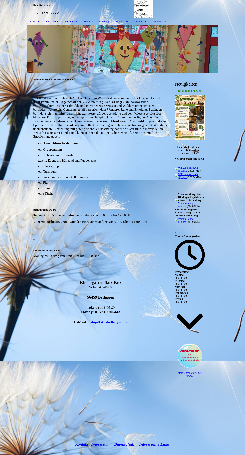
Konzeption (70, 21)
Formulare (141, 21)
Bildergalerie (122, 21)
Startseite (35, 21)
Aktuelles (158, 21)
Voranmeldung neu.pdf (186, 205)
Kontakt (81, 444)
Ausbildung (102, 21)
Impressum (100, 444)
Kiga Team (52, 21)
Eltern (87, 21)
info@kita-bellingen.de (108, 322)
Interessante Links (154, 444)
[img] (122, 9)
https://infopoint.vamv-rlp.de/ (190, 374)
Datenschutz (124, 444)
